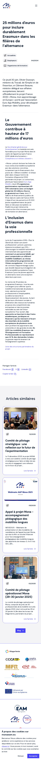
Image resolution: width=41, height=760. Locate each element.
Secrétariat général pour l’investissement (16, 148)
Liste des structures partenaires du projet (19, 347)
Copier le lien (8, 374)
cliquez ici (5, 746)
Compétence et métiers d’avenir (18, 158)
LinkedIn (24, 369)
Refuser (21, 756)
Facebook (7, 369)
